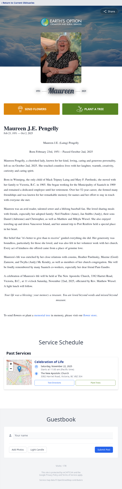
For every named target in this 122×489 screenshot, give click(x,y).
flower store (90, 315)
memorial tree (42, 315)
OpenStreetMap (64, 480)
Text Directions (54, 382)
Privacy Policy (52, 475)
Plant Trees (96, 382)
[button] (19, 369)
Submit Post (104, 449)
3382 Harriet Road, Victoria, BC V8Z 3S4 (61, 376)
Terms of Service (69, 475)
